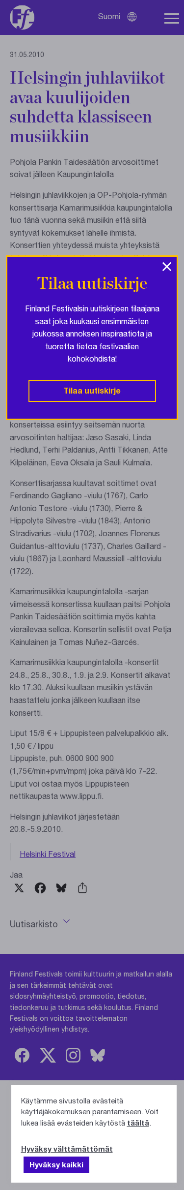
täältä (138, 1122)
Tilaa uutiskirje (92, 390)
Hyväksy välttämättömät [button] (67, 1148)
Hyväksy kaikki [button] (56, 1164)
